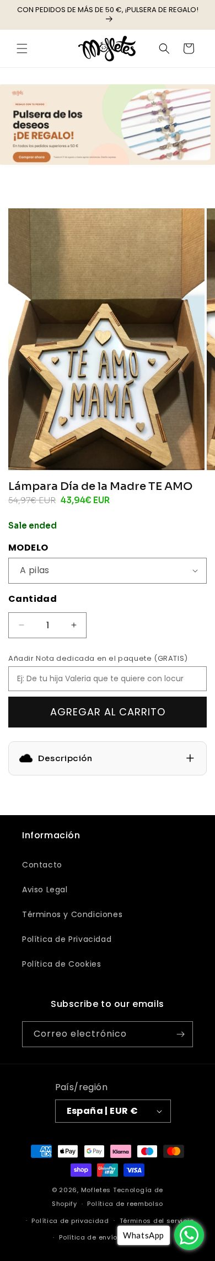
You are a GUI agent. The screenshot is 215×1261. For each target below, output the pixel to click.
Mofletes (96, 1189)
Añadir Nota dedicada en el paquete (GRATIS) (98, 658)
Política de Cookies (61, 963)
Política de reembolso (125, 1203)
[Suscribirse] (180, 1034)
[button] (22, 48)
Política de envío (88, 1237)
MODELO (28, 547)
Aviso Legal (45, 889)
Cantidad (32, 598)
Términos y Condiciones (72, 914)
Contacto (42, 864)
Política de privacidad (70, 1220)
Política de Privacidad (66, 939)
